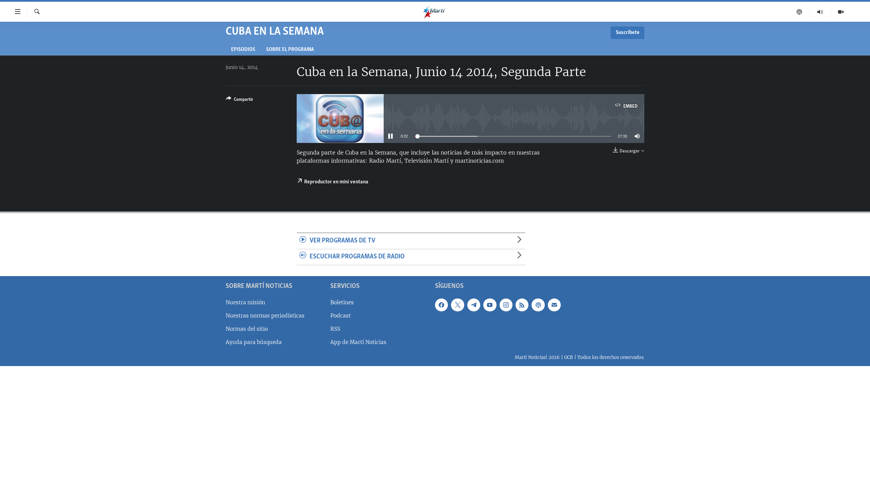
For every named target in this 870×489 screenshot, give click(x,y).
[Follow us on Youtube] (489, 304)
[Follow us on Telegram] (473, 304)
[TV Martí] (841, 12)
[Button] (239, 100)
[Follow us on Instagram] (506, 304)
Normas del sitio (247, 328)
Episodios (243, 50)
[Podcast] (799, 12)
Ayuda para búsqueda (254, 342)
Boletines (342, 302)
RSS (335, 328)
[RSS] (522, 304)
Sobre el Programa (290, 50)
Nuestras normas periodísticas (265, 315)
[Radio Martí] (820, 12)
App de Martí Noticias (358, 342)
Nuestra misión (245, 302)
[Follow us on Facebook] (441, 304)
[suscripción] (554, 304)
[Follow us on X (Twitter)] (457, 304)
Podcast (340, 315)
